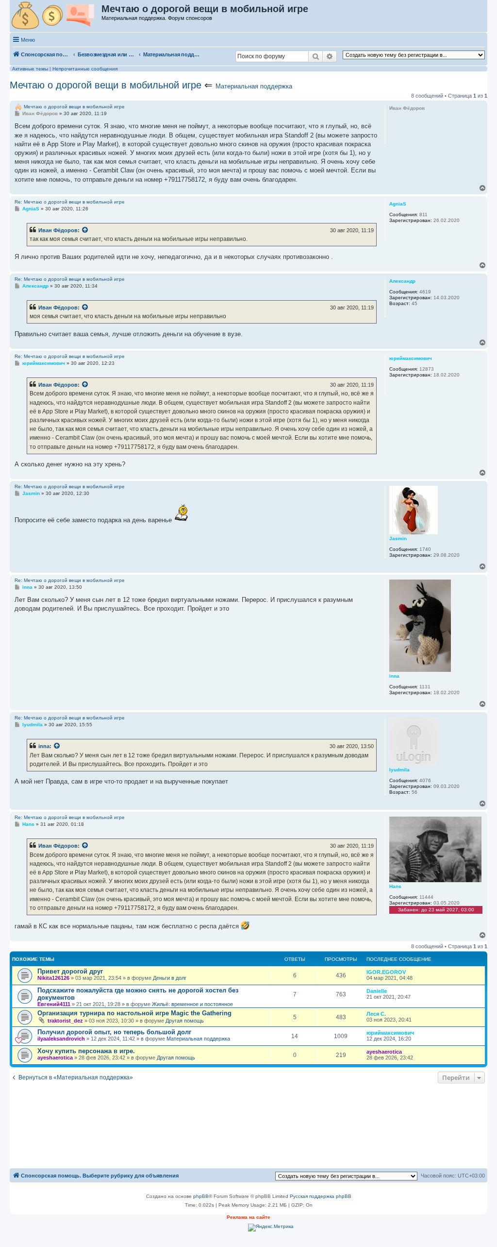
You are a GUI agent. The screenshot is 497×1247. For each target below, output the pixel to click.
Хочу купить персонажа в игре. (86, 1051)
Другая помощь (185, 1021)
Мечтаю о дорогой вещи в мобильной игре (105, 85)
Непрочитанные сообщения (84, 68)
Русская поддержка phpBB (320, 1196)
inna (44, 746)
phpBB (201, 1196)
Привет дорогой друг (70, 971)
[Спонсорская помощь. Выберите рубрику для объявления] (56, 16)
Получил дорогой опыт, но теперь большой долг (114, 1032)
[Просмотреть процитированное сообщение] (85, 230)
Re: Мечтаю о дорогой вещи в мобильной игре (70, 202)
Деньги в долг (169, 978)
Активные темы (30, 68)
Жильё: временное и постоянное (192, 1004)
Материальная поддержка (253, 86)
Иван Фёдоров (58, 230)
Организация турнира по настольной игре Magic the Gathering (134, 1013)
